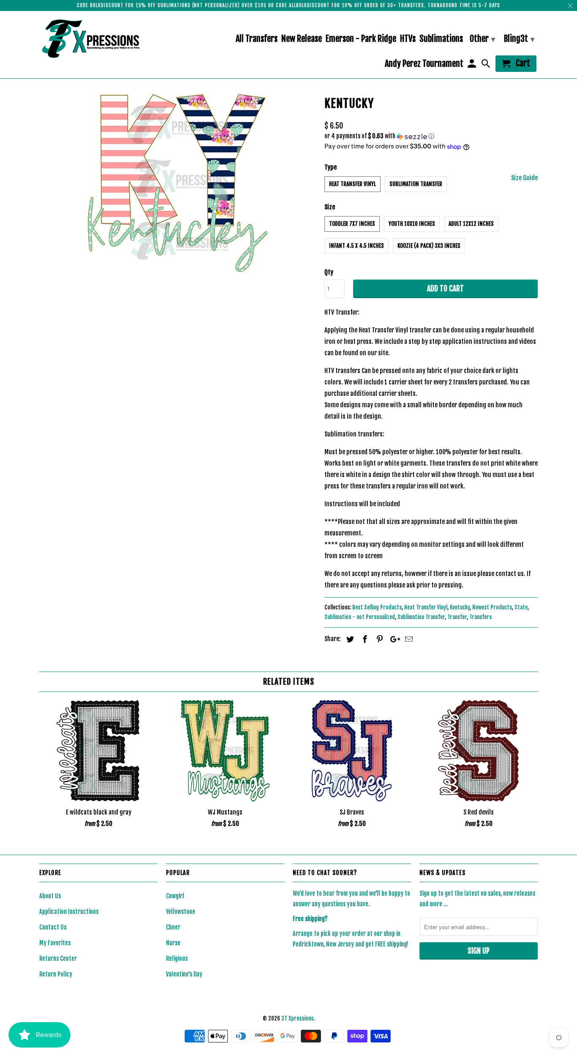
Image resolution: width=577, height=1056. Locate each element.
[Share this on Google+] (393, 639)
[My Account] (472, 65)
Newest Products (492, 607)
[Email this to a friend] (407, 639)
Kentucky (460, 607)
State (521, 607)
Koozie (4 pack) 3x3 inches (428, 245)
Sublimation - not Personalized (359, 617)
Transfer (457, 617)
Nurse (173, 942)
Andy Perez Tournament (424, 64)
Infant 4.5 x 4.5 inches (356, 245)
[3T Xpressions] (98, 38)
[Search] (487, 65)
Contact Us (52, 927)
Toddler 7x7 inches (352, 223)
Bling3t (519, 38)
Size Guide (524, 178)
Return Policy (55, 974)
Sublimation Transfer (415, 184)
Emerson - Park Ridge (361, 39)
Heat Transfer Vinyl (352, 184)
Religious (177, 958)
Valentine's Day (184, 974)
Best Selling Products (377, 607)
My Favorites (55, 942)
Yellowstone (180, 911)
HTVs (408, 39)
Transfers (480, 617)
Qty (328, 272)
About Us (50, 896)
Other (482, 38)
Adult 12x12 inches (471, 223)
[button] (431, 136)
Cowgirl (175, 896)
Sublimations (441, 39)
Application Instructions (68, 911)
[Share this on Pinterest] (378, 639)
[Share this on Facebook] (363, 639)
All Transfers (257, 39)
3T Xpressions (297, 1018)
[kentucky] (177, 183)
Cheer (173, 927)
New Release (301, 39)
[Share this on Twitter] (349, 639)
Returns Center (58, 958)
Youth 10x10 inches (412, 223)
